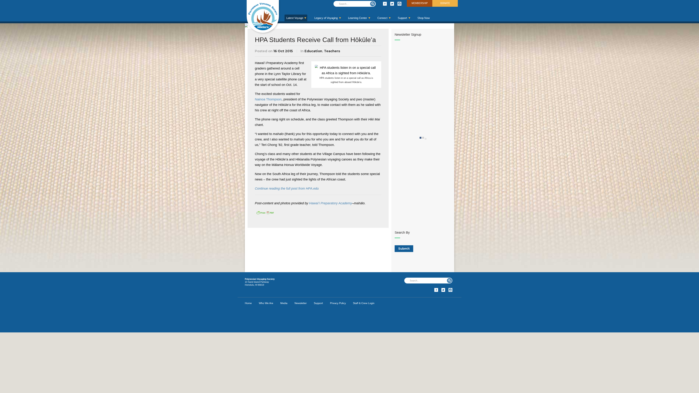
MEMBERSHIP (420, 3)
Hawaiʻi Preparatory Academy (330, 203)
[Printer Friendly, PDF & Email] (265, 212)
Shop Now (423, 17)
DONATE (445, 3)
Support (402, 17)
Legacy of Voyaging (326, 17)
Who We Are (266, 303)
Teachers (332, 51)
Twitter (392, 4)
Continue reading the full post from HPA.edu (287, 188)
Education (313, 51)
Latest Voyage (294, 17)
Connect (382, 17)
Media (283, 303)
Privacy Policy (338, 303)
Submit (372, 3)
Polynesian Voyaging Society (263, 16)
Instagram (399, 4)
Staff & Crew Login (363, 303)
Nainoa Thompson (268, 99)
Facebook (385, 4)
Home (248, 303)
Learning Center (357, 17)
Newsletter (301, 303)
